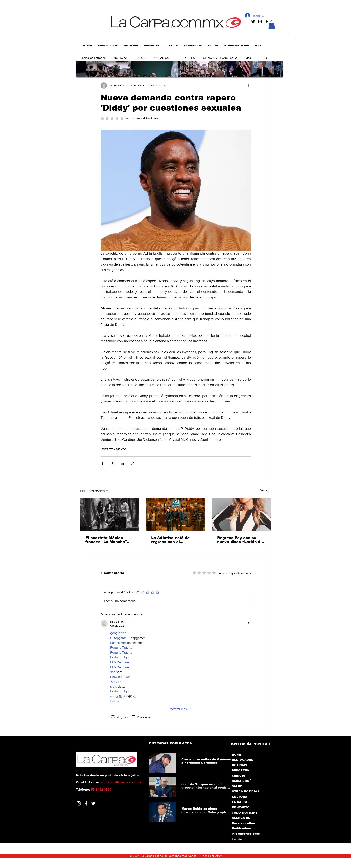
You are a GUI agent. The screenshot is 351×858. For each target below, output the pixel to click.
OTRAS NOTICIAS (245, 791)
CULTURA (239, 796)
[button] (271, 24)
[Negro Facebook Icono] (267, 21)
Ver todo (265, 490)
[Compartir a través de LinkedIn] (122, 463)
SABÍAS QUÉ (241, 781)
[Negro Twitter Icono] (253, 21)
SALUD (141, 57)
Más (248, 57)
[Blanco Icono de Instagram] (79, 803)
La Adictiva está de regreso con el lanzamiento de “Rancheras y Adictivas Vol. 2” (174, 540)
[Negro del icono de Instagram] (260, 21)
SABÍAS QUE (162, 57)
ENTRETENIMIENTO (113, 449)
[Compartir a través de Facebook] (102, 463)
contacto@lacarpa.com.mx (121, 782)
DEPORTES (187, 57)
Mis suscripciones (245, 833)
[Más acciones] (248, 85)
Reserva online (243, 823)
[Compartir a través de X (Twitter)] (112, 463)
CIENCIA (238, 775)
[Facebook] (86, 803)
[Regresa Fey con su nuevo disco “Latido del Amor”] (241, 514)
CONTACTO (241, 807)
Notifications (242, 828)
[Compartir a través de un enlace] (132, 463)
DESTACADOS (242, 759)
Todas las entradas (93, 57)
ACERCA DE (241, 817)
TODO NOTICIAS (244, 812)
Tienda (237, 839)
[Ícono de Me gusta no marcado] (113, 717)
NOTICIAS (121, 57)
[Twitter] (93, 803)
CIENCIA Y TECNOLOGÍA (220, 57)
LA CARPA (239, 802)
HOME (236, 754)
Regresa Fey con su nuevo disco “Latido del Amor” (240, 540)
